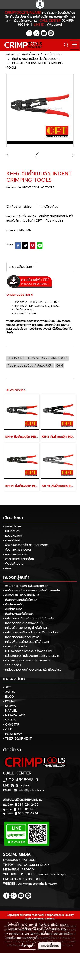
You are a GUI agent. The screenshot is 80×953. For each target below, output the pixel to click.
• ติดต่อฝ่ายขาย (13, 563)
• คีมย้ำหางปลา (12, 609)
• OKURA (9, 720)
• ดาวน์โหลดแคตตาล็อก (18, 559)
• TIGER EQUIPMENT (17, 738)
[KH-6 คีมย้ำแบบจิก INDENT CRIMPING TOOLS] (40, 110)
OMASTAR (24, 230)
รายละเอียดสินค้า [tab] (21, 266)
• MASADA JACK (14, 715)
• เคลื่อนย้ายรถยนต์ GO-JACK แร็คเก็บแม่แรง (32, 670)
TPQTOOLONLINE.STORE (32, 865)
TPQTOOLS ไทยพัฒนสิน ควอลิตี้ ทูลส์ (42, 874)
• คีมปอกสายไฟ (13, 604)
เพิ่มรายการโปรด (20, 206)
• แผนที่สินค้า (11, 531)
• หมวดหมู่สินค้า (13, 535)
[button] (65, 45)
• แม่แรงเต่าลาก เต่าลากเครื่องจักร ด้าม (28, 651)
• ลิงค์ (7, 568)
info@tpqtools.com (32, 790)
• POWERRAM (12, 734)
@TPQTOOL (33, 879)
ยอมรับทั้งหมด (50, 946)
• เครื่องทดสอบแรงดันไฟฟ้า (21, 637)
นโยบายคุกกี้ (30, 938)
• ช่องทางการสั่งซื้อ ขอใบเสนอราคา (25, 545)
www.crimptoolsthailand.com (37, 884)
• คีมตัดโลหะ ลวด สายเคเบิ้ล (21, 595)
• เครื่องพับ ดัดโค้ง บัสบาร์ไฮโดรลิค (26, 642)
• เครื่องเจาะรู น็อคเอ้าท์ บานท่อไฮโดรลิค (28, 618)
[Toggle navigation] (74, 45)
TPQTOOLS (28, 860)
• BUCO (8, 696)
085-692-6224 (28, 813)
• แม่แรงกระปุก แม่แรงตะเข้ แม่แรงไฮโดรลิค (31, 656)
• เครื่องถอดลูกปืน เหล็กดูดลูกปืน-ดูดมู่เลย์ (30, 632)
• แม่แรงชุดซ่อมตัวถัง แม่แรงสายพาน (27, 660)
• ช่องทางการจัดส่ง (15, 554)
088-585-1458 (26, 809)
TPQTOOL (28, 869)
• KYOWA (9, 706)
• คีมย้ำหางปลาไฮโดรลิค (18, 614)
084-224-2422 (28, 805)
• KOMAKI (9, 701)
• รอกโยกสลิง (12, 665)
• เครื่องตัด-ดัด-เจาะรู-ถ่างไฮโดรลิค (26, 628)
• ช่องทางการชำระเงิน (17, 549)
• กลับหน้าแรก (12, 526)
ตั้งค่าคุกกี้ (27, 946)
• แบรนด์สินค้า (12, 540)
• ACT (7, 687)
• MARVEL (10, 710)
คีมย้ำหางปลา (28, 216)
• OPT (7, 729)
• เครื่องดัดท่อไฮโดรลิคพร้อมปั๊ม (23, 623)
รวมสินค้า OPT (32, 220)
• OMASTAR (11, 724)
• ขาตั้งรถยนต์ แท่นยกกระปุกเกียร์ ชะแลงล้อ (31, 590)
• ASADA (9, 692)
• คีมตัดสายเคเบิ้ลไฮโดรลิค (20, 600)
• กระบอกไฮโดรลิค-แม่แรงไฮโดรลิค (25, 586)
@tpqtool (22, 785)
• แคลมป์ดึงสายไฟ (15, 646)
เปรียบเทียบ (50, 206)
